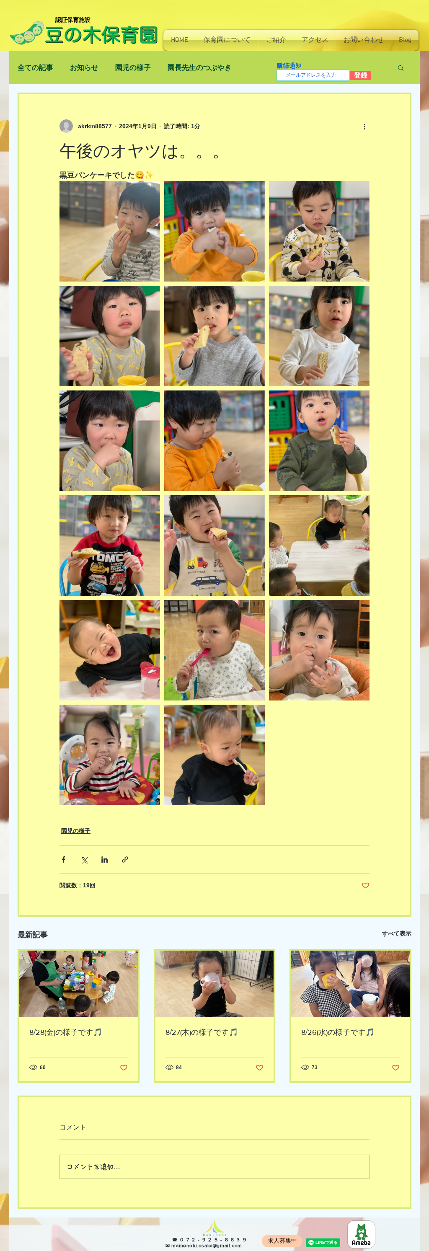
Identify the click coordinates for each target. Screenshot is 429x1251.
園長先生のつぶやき (200, 68)
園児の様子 (133, 68)
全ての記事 (35, 68)
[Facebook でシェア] (63, 859)
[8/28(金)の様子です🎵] (78, 984)
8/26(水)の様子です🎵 (338, 1032)
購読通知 (289, 65)
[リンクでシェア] (125, 859)
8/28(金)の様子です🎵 (65, 1032)
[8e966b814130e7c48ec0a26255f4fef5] (361, 1234)
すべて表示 (396, 933)
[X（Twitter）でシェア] (84, 859)
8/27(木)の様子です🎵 (201, 1032)
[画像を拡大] (109, 231)
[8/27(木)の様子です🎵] (214, 984)
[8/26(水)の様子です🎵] (350, 984)
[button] (227, 40)
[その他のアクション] (364, 126)
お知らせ (84, 68)
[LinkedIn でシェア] (105, 859)
